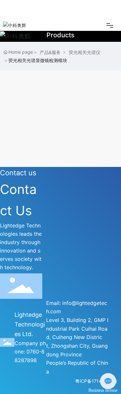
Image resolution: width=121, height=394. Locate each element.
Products (60, 35)
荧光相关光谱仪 (84, 52)
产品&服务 (50, 52)
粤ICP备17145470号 (96, 381)
